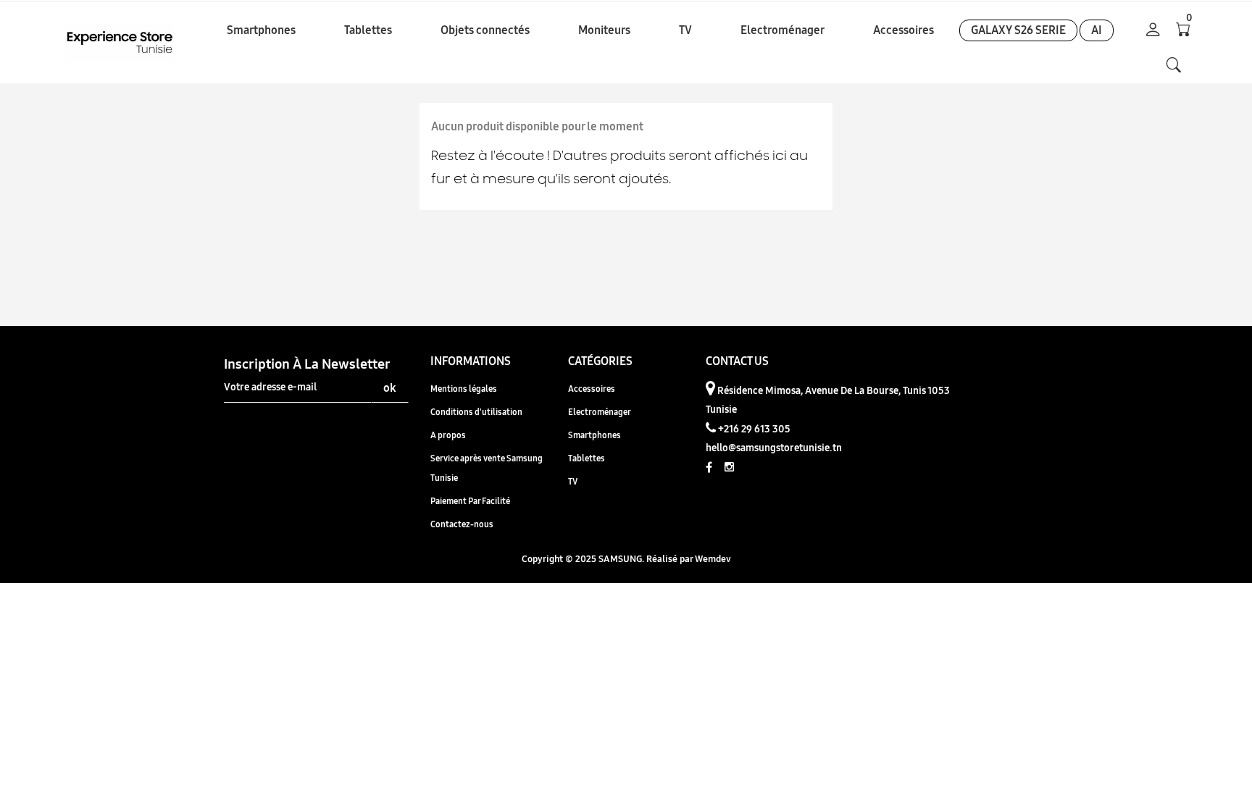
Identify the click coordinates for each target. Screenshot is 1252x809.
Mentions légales (463, 388)
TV (572, 481)
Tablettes (586, 458)
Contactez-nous (461, 524)
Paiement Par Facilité (470, 501)
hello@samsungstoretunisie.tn (774, 447)
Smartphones (594, 435)
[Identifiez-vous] (1153, 31)
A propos (448, 435)
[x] (1173, 65)
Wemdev (713, 558)
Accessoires (591, 388)
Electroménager (599, 412)
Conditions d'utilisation (476, 412)
